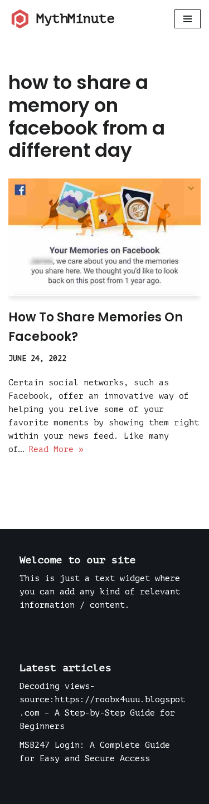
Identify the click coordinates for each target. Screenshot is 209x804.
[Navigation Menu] (187, 18)
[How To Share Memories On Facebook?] (104, 237)
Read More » (56, 449)
